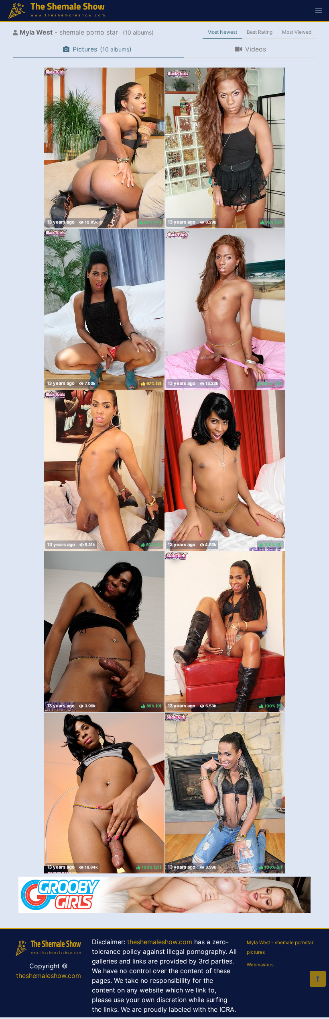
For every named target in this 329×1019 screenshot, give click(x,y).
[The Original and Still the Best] (164, 910)
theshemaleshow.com (48, 976)
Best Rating (259, 32)
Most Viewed (296, 32)
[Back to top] (318, 979)
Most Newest (222, 32)
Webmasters (260, 965)
